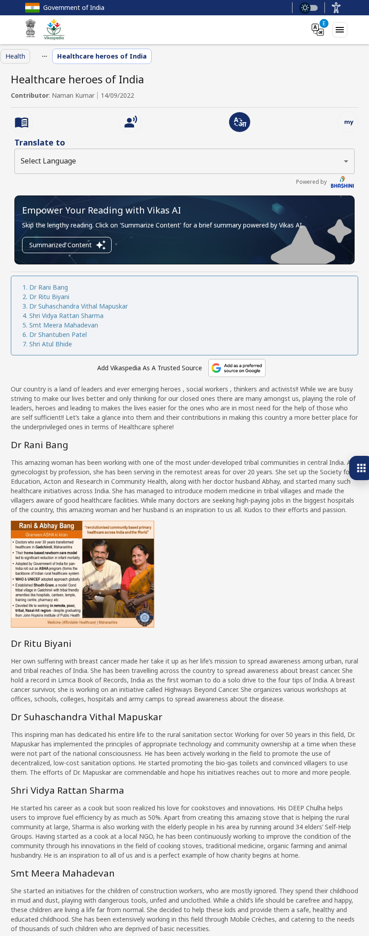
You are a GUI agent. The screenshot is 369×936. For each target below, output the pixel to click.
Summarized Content (60, 245)
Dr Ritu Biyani (49, 296)
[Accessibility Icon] (336, 7)
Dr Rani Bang (48, 287)
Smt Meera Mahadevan (63, 325)
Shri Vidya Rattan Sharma (66, 315)
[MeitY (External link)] (31, 29)
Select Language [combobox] (48, 161)
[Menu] (339, 29)
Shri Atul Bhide (50, 344)
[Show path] (44, 56)
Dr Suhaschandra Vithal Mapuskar (78, 306)
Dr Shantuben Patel (58, 334)
